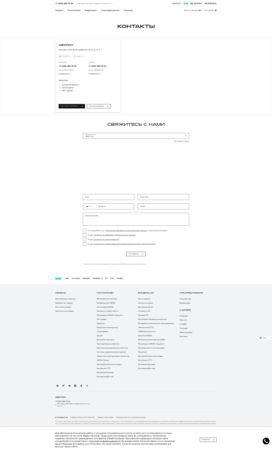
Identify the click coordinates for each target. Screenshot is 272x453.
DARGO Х (98, 278)
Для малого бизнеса (105, 339)
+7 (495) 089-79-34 (68, 66)
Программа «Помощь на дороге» (152, 319)
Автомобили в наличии (65, 299)
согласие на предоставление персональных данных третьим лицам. (124, 244)
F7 (106, 278)
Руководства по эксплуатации (151, 348)
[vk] (57, 386)
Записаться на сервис (64, 311)
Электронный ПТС (146, 327)
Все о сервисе (144, 299)
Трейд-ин (101, 323)
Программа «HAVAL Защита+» (110, 315)
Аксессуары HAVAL (105, 307)
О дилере (128, 10)
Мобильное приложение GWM (151, 339)
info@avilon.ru (65, 74)
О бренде (184, 316)
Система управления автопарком (111, 352)
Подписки (142, 352)
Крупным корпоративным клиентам (112, 348)
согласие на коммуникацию (106, 240)
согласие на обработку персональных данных (114, 235)
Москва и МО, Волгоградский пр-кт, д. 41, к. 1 (73, 405)
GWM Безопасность (146, 331)
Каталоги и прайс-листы (107, 311)
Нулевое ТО (143, 315)
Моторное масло (145, 307)
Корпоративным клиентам (108, 344)
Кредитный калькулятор (107, 327)
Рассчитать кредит (63, 307)
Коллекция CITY (104, 368)
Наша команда (186, 332)
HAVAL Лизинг (103, 360)
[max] (75, 386)
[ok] (81, 386)
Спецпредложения (110, 10)
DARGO (86, 278)
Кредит (100, 335)
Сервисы (60, 293)
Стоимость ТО (144, 311)
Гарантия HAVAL (145, 335)
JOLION (75, 278)
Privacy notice (264, 338)
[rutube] (63, 386)
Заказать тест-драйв (64, 303)
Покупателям (73, 10)
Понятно (206, 439)
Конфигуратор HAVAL (106, 303)
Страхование (102, 331)
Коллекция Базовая (105, 372)
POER (120, 278)
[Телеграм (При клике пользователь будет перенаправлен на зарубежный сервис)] (69, 386)
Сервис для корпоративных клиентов (113, 356)
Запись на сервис (145, 303)
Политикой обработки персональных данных (126, 231)
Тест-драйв (101, 319)
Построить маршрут (69, 106)
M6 (67, 278)
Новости (183, 320)
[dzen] (87, 386)
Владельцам (91, 10)
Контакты (184, 336)
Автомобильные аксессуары (109, 364)
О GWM (183, 324)
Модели (59, 10)
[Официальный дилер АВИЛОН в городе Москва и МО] (203, 3)
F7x (112, 278)
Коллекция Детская (105, 376)
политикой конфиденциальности (105, 441)
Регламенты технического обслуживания (156, 323)
